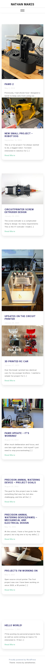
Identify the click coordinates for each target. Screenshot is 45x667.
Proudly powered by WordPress (22, 660)
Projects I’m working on (21, 570)
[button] (22, 11)
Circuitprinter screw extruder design (19, 211)
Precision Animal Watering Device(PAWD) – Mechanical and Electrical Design (21, 518)
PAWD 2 (9, 84)
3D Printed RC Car (16, 361)
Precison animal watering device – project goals (22, 481)
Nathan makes (22, 4)
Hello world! (13, 625)
